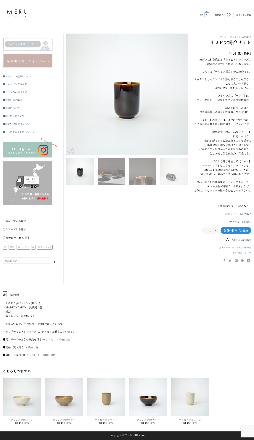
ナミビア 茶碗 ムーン (22, 419)
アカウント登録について (18, 76)
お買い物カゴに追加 (236, 230)
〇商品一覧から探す (14, 221)
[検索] (55, 261)
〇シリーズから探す (14, 229)
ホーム (223, 36)
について (15, 108)
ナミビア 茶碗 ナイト (148, 419)
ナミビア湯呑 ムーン (190, 419)
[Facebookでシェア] (224, 260)
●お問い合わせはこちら (16, 123)
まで (24, 92)
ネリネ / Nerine (241, 221)
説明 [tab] (5, 294)
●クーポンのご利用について (18, 131)
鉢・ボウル (23, 247)
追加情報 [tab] (14, 294)
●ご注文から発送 (12, 92)
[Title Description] (30, 44)
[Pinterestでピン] (242, 260)
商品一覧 (33, 347)
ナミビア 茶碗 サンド (64, 419)
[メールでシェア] (236, 260)
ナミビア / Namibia (240, 36)
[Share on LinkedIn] (248, 260)
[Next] (180, 94)
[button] (204, 15)
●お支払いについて (14, 116)
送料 (7, 108)
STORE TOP (47, 355)
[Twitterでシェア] (230, 260)
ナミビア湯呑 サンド (106, 419)
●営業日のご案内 (12, 100)
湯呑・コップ (244, 252)
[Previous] (73, 94)
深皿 (12, 247)
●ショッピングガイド (15, 84)
